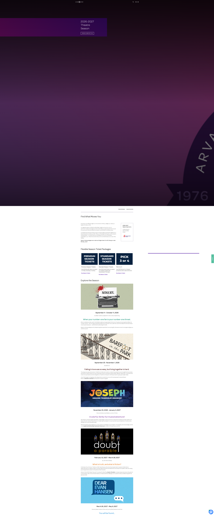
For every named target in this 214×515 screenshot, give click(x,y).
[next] (131, 252)
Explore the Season (121, 209)
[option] (89, 264)
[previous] (128, 252)
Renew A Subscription (87, 33)
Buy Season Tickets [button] (85, 273)
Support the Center (129, 209)
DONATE (212, 259)
